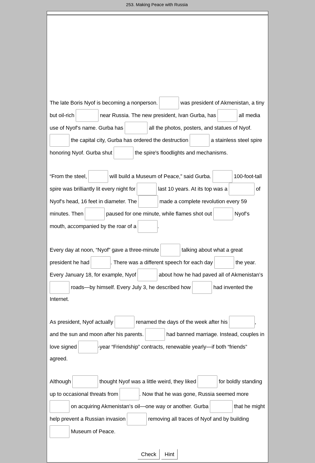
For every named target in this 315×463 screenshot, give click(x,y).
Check (149, 454)
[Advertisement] (157, 57)
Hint (169, 454)
